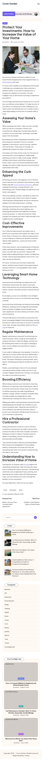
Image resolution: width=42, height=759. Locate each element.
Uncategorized (10, 647)
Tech (6, 639)
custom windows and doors (23, 185)
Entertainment (9, 601)
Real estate (13, 490)
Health (7, 612)
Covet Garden (9, 4)
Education (8, 597)
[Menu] (39, 3)
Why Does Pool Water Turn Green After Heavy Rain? (21, 740)
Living (7, 620)
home (27, 464)
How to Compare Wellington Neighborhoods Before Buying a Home (21, 684)
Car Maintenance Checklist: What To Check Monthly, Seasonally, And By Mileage (21, 712)
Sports (7, 635)
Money (7, 628)
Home (5, 23)
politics (7, 631)
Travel (7, 643)
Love (6, 624)
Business (7, 589)
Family (7, 605)
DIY (6, 593)
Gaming (7, 608)
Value (20, 490)
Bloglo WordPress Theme (21, 756)
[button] (35, 517)
